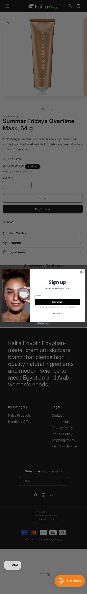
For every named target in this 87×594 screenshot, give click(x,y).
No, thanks (57, 313)
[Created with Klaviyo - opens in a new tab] (43, 323)
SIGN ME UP (57, 302)
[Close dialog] (82, 272)
